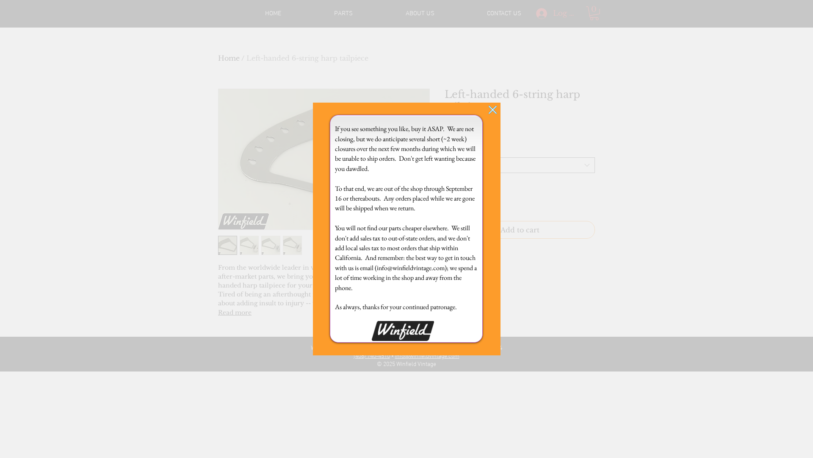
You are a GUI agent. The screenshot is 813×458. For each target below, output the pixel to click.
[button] (493, 110)
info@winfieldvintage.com (411, 267)
